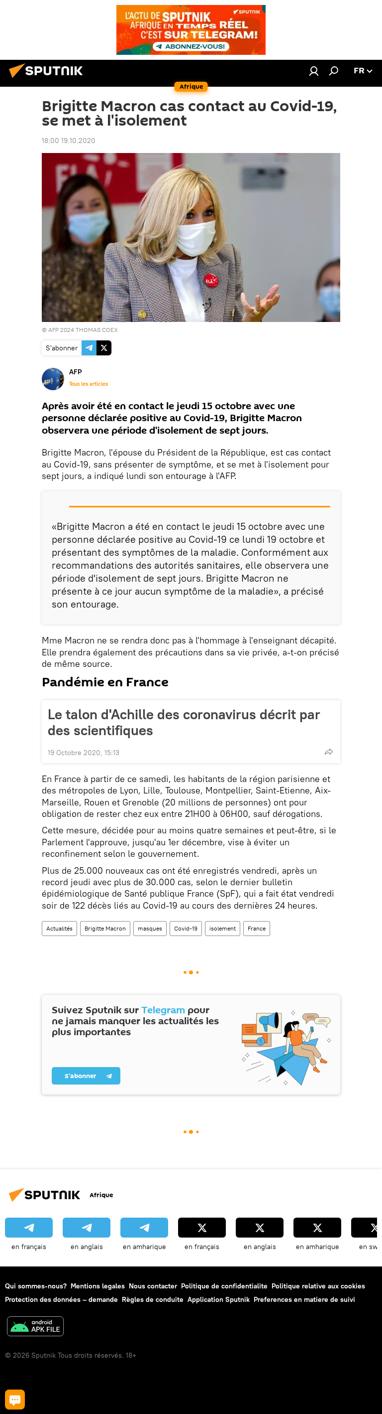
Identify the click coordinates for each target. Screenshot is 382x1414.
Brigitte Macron (105, 928)
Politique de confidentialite (224, 1285)
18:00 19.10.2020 (69, 140)
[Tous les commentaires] (15, 1400)
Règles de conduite (153, 1299)
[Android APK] (35, 1327)
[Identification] (314, 71)
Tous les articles (88, 383)
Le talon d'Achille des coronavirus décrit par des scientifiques (184, 722)
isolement (222, 928)
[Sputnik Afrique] (49, 79)
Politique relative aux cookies (318, 1285)
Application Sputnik (219, 1299)
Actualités (59, 928)
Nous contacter (153, 1285)
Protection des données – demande (61, 1299)
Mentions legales (98, 1285)
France (257, 928)
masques (150, 928)
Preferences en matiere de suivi (304, 1299)
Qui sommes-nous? (36, 1285)
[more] (329, 752)
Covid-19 (185, 928)
